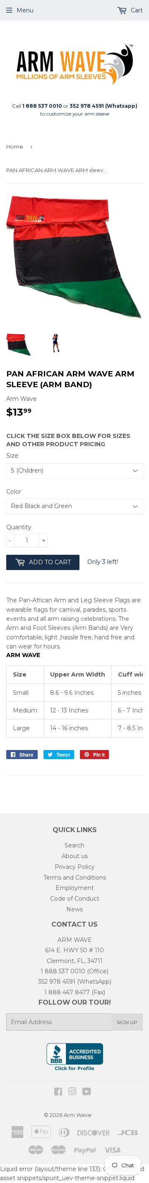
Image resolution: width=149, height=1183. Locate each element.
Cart (136, 10)
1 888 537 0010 (63, 971)
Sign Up (127, 1022)
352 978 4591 (56, 981)
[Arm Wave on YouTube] (86, 1092)
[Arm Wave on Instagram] (72, 1092)
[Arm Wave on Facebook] (58, 1092)
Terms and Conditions (74, 877)
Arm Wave (77, 1115)
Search (74, 845)
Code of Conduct (74, 898)
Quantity (18, 527)
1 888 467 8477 (67, 992)
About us (75, 856)
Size (12, 455)
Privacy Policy (75, 867)
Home (14, 146)
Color (13, 491)
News (74, 909)
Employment (74, 888)
